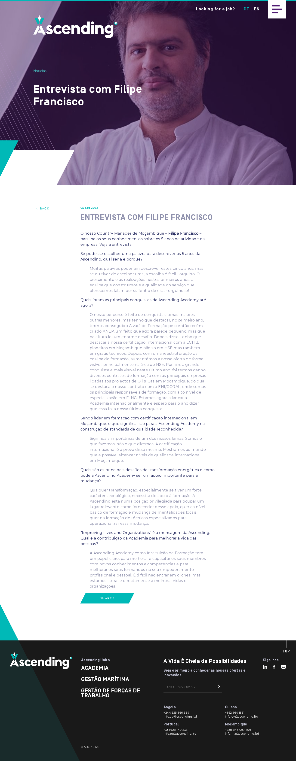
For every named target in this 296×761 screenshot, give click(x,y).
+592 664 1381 (235, 712)
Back (44, 208)
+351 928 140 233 (175, 729)
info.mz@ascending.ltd (242, 733)
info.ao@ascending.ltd (180, 716)
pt (246, 9)
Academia (95, 668)
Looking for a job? (215, 9)
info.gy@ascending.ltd (241, 716)
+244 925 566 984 (176, 712)
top (286, 651)
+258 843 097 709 (238, 729)
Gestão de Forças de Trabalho (110, 693)
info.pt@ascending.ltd (179, 733)
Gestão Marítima (105, 679)
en (257, 9)
